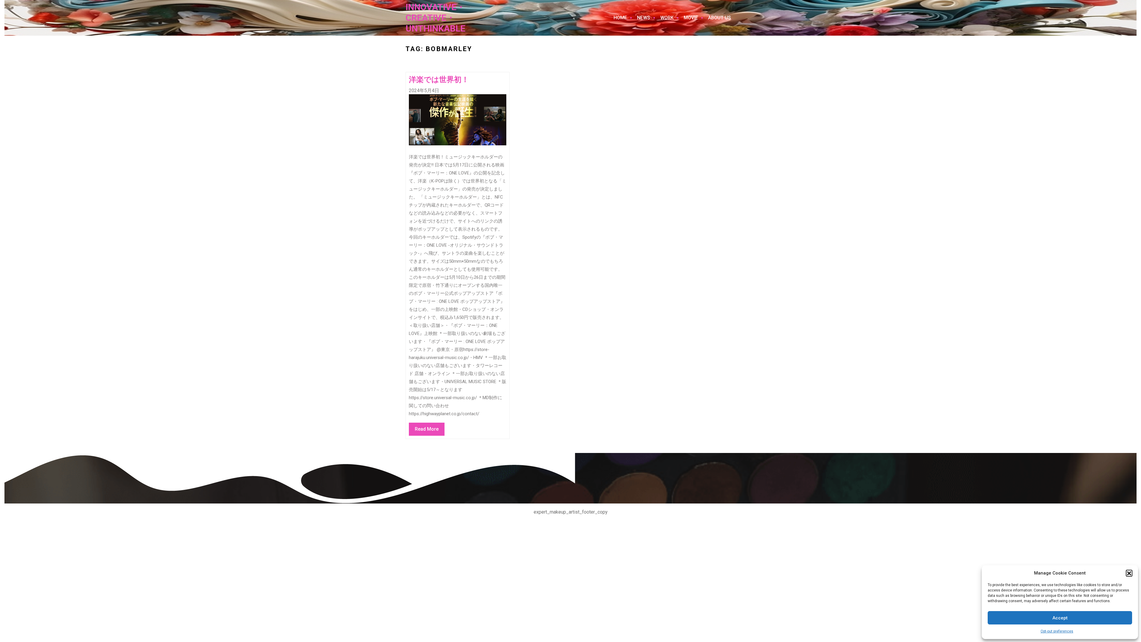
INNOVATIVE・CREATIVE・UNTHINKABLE (435, 18)
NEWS (643, 18)
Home (620, 18)
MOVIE (691, 18)
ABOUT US (719, 18)
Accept (1060, 618)
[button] (1129, 573)
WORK (667, 18)
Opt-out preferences (1057, 631)
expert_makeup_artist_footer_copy (571, 512)
